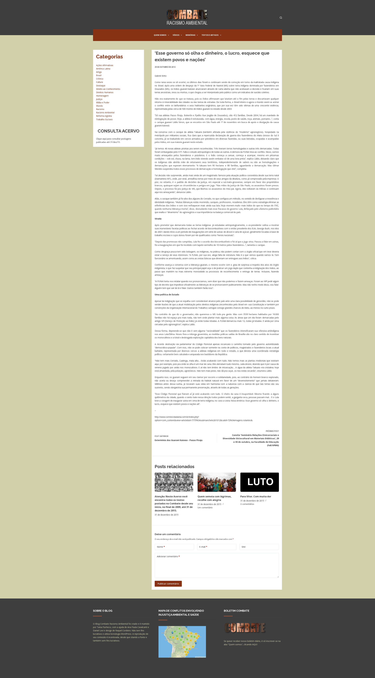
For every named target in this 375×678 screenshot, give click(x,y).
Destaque (100, 85)
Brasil (98, 75)
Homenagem (102, 95)
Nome (161, 546)
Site (244, 546)
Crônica (99, 78)
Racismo (100, 109)
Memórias (190, 35)
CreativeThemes (144, 672)
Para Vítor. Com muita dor (255, 496)
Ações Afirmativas (104, 65)
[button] (168, 35)
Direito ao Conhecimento (108, 89)
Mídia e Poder (102, 102)
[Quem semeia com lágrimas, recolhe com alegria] (217, 482)
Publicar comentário (168, 583)
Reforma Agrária (104, 115)
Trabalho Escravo (104, 119)
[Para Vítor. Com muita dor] (259, 482)
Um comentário (205, 507)
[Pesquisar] (281, 18)
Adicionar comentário (168, 556)
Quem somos (160, 35)
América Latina (103, 68)
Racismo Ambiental (105, 112)
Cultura (99, 82)
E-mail (203, 546)
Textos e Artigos (210, 35)
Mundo (99, 105)
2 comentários (247, 504)
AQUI (254, 644)
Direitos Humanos (104, 92)
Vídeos (176, 35)
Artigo (99, 72)
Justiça (99, 99)
